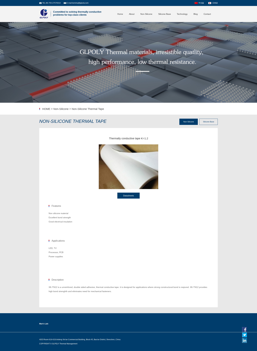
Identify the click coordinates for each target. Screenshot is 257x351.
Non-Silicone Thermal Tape (88, 108)
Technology (182, 14)
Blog (195, 14)
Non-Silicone (146, 14)
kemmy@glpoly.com (80, 3)
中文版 (201, 3)
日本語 (215, 3)
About (131, 14)
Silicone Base (164, 14)
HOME (46, 108)
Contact (207, 14)
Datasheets (128, 195)
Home (120, 14)
